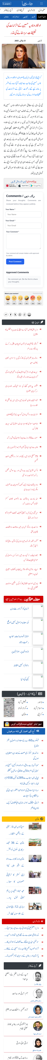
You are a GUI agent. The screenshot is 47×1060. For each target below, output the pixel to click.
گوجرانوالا (22, 708)
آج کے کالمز (8, 10)
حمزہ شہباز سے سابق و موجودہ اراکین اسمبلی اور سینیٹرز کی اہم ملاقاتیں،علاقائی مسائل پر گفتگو (22, 768)
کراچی (25, 16)
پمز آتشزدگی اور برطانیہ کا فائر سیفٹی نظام (17, 1026)
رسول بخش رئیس (36, 1000)
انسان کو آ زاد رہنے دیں (19, 608)
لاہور (33, 16)
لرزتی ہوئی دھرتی (22, 1043)
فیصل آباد (22, 702)
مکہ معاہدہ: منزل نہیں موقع (18, 622)
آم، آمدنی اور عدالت (20, 993)
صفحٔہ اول (41, 10)
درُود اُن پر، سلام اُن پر (20, 651)
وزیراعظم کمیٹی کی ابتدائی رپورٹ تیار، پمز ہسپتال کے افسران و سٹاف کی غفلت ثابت (22, 928)
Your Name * (10, 209)
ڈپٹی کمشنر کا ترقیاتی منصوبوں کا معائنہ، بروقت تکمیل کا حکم (15, 881)
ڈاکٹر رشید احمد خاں (34, 1017)
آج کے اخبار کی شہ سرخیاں (21, 731)
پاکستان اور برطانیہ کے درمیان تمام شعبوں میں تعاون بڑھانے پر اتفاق (22, 956)
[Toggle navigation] (41, 3)
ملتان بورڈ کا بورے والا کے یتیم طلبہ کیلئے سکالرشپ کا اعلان (15, 865)
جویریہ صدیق (37, 1050)
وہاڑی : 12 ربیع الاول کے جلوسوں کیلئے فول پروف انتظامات (15, 913)
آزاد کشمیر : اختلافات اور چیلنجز (17, 1010)
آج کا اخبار (20, 10)
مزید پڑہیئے (35, 322)
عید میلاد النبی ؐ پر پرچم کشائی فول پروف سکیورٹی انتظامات (15, 897)
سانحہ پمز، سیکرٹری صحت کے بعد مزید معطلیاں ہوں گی (22, 755)
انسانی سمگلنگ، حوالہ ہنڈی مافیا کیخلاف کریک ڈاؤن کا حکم (22, 805)
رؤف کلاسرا (37, 984)
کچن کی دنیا (25, 679)
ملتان (6, 16)
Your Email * (10, 221)
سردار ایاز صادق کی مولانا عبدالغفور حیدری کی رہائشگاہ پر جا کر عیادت (22, 792)
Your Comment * (12, 232)
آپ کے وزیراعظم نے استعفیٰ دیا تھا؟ (16, 977)
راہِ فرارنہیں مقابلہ (21, 665)
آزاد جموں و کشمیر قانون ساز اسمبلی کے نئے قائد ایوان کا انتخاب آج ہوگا (22, 949)
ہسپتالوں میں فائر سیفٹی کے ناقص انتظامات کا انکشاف (15, 833)
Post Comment (15, 262)
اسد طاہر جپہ (37, 1034)
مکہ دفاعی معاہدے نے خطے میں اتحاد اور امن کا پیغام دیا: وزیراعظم (22, 935)
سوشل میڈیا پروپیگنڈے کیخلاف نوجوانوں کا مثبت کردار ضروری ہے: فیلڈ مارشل (23, 942)
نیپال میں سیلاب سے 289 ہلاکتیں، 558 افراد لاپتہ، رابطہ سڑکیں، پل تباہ (21, 780)
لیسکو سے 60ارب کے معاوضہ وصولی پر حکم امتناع (23, 743)
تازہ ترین (31, 10)
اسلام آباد (15, 16)
